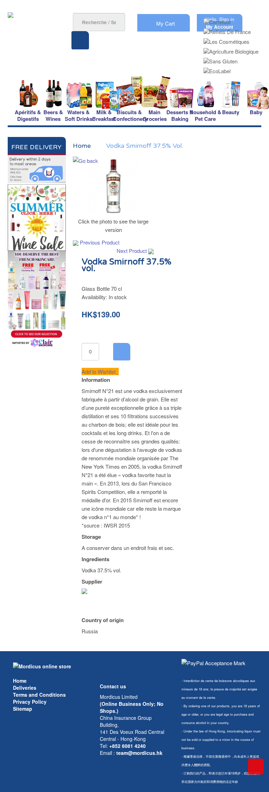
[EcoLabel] (217, 69)
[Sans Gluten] (220, 59)
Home (20, 680)
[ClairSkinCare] (37, 299)
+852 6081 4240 (127, 745)
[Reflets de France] (227, 29)
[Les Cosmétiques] (226, 39)
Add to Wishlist (99, 371)
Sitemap (22, 708)
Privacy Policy (30, 701)
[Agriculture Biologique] (231, 49)
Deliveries (24, 687)
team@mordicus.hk (139, 752)
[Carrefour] (217, 19)
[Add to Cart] (121, 351)
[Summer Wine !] (37, 216)
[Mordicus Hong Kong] (42, 665)
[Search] (80, 40)
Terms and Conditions (39, 694)
